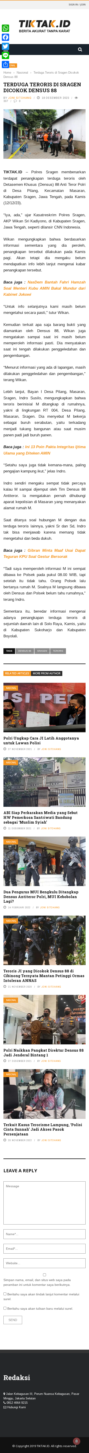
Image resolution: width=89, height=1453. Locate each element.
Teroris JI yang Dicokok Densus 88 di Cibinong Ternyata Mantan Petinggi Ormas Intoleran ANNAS (43, 976)
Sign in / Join (77, 4)
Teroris (58, 651)
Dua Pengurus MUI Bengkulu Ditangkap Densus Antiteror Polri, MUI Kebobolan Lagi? (41, 896)
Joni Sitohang (19, 98)
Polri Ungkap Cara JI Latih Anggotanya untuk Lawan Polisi (41, 740)
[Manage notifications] (76, 1441)
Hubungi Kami (16, 1407)
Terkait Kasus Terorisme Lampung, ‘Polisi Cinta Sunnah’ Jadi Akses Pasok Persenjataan (42, 1129)
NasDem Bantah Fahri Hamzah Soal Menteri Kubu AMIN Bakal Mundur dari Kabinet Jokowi (44, 288)
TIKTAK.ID (43, 1446)
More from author (46, 673)
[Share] (5, 64)
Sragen (42, 651)
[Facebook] (5, 37)
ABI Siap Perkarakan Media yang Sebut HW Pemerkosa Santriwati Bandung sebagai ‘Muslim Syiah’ (40, 817)
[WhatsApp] (5, 28)
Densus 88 (24, 651)
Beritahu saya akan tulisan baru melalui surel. (40, 1308)
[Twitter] (5, 46)
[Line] (5, 55)
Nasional (11, 688)
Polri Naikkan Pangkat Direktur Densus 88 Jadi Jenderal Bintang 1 (43, 1052)
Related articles (17, 673)
